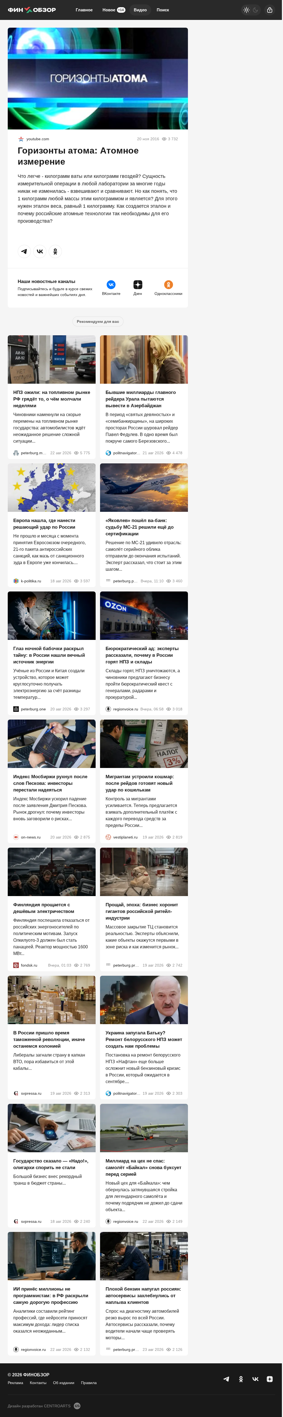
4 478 (177, 453)
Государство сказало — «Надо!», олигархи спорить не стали (50, 1164)
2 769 (85, 965)
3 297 (85, 709)
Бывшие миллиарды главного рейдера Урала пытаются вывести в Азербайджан (141, 399)
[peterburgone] (16, 709)
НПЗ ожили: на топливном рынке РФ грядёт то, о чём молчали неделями (51, 399)
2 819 (177, 837)
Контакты (38, 1382)
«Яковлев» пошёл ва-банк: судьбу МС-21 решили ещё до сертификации (140, 527)
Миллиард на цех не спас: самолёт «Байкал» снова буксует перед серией (143, 1167)
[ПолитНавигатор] (108, 453)
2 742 (177, 965)
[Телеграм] (226, 1379)
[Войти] (269, 9)
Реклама (15, 1382)
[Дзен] (269, 1379)
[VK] (255, 1379)
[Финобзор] (32, 10)
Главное (84, 9)
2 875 (85, 837)
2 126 (177, 1349)
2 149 (177, 1221)
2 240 (85, 1221)
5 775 (85, 453)
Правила (89, 1382)
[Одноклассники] (241, 1379)
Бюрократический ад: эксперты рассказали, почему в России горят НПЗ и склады (142, 655)
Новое (113, 9)
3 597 (85, 581)
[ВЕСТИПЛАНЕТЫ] (108, 837)
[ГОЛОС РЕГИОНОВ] (108, 709)
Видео (140, 9)
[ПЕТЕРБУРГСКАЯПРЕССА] (108, 581)
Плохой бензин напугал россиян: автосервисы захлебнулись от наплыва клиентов (143, 1295)
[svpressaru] (16, 1093)
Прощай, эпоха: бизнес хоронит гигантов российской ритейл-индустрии (142, 911)
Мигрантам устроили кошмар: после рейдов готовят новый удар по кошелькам (140, 783)
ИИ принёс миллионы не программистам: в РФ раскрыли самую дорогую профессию (50, 1295)
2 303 (177, 1093)
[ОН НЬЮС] (16, 837)
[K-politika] (16, 581)
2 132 (85, 1349)
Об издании (63, 1382)
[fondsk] (16, 965)
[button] (24, 251)
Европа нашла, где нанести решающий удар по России (44, 524)
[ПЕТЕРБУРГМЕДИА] (16, 453)
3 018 (177, 709)
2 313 (85, 1093)
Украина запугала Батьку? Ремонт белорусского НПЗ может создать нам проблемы (144, 1039)
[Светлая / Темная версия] (251, 9)
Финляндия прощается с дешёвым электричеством (43, 908)
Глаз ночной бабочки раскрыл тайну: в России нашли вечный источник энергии (49, 655)
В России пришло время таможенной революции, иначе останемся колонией (49, 1039)
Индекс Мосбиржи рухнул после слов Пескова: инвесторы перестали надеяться (50, 783)
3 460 (177, 581)
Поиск (163, 9)
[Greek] (21, 138)
